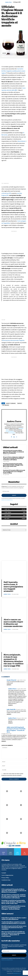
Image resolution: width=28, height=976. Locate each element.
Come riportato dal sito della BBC (13, 89)
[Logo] (13, 844)
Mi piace (23, 509)
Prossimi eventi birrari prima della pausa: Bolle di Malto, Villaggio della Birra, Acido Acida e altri (13, 465)
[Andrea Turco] (3, 2)
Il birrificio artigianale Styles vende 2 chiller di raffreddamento (13, 918)
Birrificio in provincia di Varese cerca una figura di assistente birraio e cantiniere (13, 927)
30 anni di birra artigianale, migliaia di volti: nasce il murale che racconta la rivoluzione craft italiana (13, 458)
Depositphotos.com (17, 973)
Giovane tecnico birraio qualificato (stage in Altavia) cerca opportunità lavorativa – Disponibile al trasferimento (13, 934)
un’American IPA (6, 193)
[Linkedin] (14, 436)
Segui (24, 512)
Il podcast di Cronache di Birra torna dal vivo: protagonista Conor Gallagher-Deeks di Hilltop (14, 471)
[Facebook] (11, 436)
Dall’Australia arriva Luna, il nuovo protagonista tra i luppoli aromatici (13, 586)
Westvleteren (22, 141)
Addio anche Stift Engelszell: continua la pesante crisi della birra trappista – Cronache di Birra (16, 729)
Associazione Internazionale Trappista (13, 340)
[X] (16, 436)
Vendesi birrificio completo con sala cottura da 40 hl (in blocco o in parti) (13, 922)
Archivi (14, 524)
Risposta (9, 684)
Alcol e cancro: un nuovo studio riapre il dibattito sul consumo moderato (13, 622)
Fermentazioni (11, 433)
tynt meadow (5, 405)
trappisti (19, 403)
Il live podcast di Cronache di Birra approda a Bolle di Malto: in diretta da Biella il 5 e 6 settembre (13, 452)
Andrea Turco (8, 2)
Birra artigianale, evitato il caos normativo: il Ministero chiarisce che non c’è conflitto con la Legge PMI (13, 660)
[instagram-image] (7, 791)
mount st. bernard (11, 403)
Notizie (4, 53)
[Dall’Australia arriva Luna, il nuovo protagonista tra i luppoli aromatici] (14, 570)
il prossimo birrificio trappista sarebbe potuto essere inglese (13, 71)
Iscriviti (14, 495)
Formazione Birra (10, 431)
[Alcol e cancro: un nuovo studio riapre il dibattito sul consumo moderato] (14, 607)
